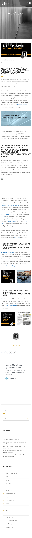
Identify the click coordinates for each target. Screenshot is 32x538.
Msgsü (17, 59)
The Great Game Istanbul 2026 (11, 439)
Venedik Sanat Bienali (10, 60)
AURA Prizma (9, 483)
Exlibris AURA (9, 507)
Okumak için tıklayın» (10, 266)
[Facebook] (6, 352)
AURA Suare (9, 487)
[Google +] (10, 352)
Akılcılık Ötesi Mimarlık (11, 473)
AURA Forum (9, 480)
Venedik (3, 60)
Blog (7, 497)
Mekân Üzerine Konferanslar (12, 513)
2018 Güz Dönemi (6, 298)
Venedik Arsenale (12, 221)
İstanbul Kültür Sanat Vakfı (8, 214)
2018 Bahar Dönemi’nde (7, 252)
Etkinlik (7, 503)
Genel (7, 510)
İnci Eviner (8, 219)
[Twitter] (3, 352)
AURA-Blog (17, 237)
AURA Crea (8, 476)
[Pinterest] (14, 352)
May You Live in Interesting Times (10, 205)
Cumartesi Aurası (10, 500)
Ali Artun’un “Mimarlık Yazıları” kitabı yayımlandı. (15, 437)
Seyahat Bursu (9, 527)
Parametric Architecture (11, 520)
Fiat (4, 216)
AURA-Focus (9, 490)
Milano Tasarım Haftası (11, 305)
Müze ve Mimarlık (10, 517)
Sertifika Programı (22, 104)
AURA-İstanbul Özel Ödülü (9, 59)
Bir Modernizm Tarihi (11, 493)
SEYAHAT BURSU (23, 59)
